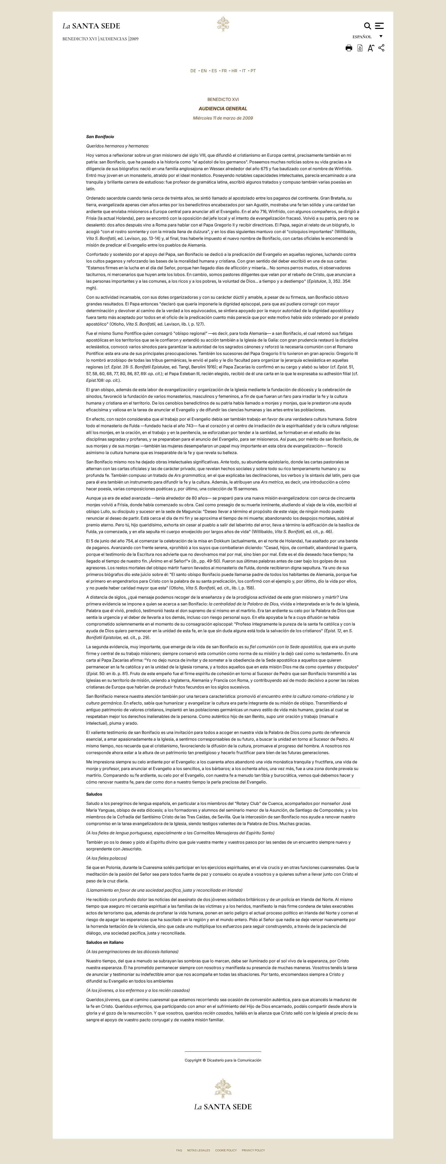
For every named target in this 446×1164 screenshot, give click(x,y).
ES (214, 70)
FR (224, 70)
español (364, 38)
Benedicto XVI (80, 39)
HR (234, 70)
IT (244, 70)
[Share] (382, 48)
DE (193, 70)
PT (253, 70)
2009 (134, 39)
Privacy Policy (253, 1150)
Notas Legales (198, 1150)
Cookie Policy (226, 1150)
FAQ (179, 1150)
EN (204, 70)
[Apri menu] (379, 25)
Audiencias (113, 39)
